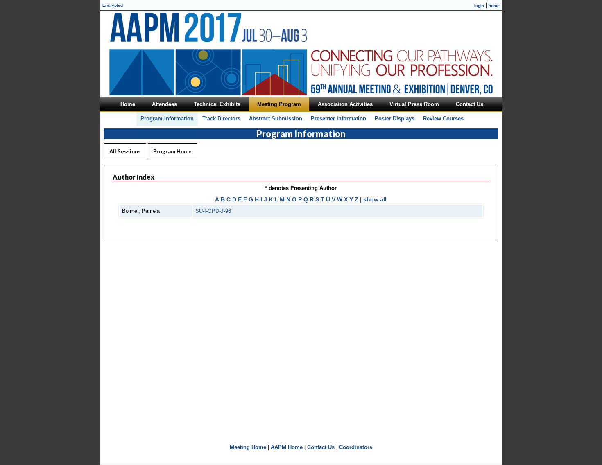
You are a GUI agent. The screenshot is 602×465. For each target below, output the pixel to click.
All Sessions (125, 151)
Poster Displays (394, 118)
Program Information (167, 118)
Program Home (172, 151)
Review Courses (443, 118)
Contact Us (321, 447)
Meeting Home (248, 447)
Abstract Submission (275, 118)
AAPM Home (287, 447)
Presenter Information (338, 118)
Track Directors (221, 118)
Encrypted (112, 5)
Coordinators (355, 447)
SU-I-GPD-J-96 (213, 211)
